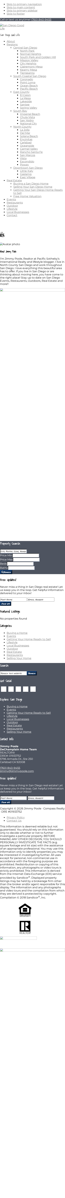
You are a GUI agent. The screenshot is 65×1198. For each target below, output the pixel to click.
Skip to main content (21, 7)
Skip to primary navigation (24, 4)
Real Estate (14, 651)
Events (11, 636)
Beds (3, 563)
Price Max (6, 559)
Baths (4, 567)
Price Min (6, 555)
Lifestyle (12, 642)
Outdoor (12, 648)
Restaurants (15, 655)
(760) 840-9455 (41, 19)
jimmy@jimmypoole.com (17, 771)
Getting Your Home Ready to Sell (29, 639)
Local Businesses (18, 645)
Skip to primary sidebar (22, 10)
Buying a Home (17, 633)
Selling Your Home (19, 658)
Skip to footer (16, 13)
